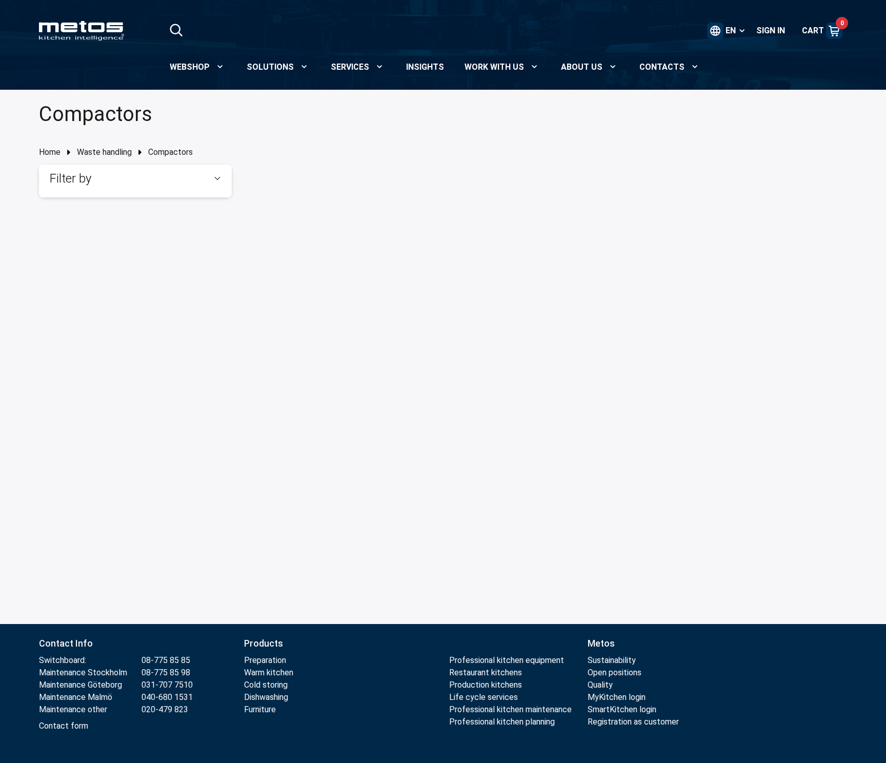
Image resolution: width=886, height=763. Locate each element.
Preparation (265, 660)
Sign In (770, 30)
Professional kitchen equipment (506, 660)
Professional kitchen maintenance (510, 709)
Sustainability (612, 660)
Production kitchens (485, 685)
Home (50, 152)
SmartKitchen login (622, 709)
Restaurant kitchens (485, 672)
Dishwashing (266, 697)
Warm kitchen (269, 672)
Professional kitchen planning (502, 722)
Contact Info (66, 643)
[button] (135, 178)
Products (263, 643)
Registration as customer (633, 722)
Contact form (63, 726)
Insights (425, 67)
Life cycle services (483, 697)
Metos (601, 643)
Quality (600, 685)
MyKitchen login (617, 697)
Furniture (261, 709)
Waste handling (104, 152)
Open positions (614, 672)
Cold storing (266, 685)
